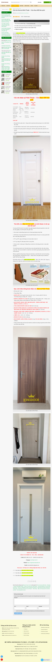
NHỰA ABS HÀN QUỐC (29, 259)
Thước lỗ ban (27, 5)
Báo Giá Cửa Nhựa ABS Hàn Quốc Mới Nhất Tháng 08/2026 (6, 16)
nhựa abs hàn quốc (28, 224)
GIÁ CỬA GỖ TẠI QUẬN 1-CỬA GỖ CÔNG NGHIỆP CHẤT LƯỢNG (6, 68)
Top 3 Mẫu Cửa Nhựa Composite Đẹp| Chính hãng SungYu (5, 25)
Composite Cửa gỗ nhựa (6, 45)
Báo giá (17, 5)
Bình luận (16, 597)
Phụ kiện (35, 5)
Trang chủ (3, 5)
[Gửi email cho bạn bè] (32, 581)
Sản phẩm (8, 5)
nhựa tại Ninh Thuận (20, 33)
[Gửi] (31, 2)
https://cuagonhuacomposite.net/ (33, 562)
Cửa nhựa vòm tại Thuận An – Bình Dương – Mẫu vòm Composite (34, 588)
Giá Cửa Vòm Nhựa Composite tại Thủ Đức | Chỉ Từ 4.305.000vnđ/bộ (6, 34)
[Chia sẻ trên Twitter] (30, 581)
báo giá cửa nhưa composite (27, 570)
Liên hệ (32, 5)
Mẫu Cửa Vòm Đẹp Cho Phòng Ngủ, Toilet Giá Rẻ (6, 42)
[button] (39, 2)
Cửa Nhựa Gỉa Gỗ (33, 560)
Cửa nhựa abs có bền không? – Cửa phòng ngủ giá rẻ (36, 586)
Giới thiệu (21, 5)
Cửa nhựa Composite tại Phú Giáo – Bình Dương (33, 587)
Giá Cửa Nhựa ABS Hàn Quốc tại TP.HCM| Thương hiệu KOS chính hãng (6, 20)
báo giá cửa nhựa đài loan (27, 572)
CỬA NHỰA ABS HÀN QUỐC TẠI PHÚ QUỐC (6, 48)
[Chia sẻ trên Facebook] (28, 581)
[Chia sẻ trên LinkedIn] (35, 581)
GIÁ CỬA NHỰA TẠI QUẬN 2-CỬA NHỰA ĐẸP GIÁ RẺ (6, 60)
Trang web (40, 606)
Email (27, 606)
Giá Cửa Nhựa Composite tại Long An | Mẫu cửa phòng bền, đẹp (6, 29)
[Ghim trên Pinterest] (33, 581)
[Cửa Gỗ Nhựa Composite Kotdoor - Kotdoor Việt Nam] (5, 2)
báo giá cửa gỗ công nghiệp (27, 575)
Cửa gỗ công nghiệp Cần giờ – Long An (20, 586)
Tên (15, 606)
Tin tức (13, 5)
